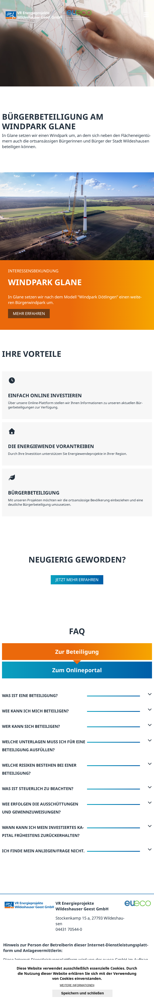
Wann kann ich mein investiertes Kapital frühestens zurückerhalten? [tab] (43, 831)
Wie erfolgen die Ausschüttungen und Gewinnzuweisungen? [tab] (40, 808)
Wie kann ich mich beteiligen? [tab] (35, 711)
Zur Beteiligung (77, 651)
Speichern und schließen (82, 993)
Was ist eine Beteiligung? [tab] (30, 695)
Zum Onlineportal (77, 670)
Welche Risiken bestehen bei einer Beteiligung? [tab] (39, 769)
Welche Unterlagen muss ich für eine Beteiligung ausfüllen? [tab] (43, 745)
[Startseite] (34, 15)
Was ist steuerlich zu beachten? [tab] (37, 788)
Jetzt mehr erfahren (77, 579)
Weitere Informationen (77, 985)
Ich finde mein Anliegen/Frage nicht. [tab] (43, 851)
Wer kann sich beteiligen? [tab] (31, 726)
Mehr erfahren (29, 313)
